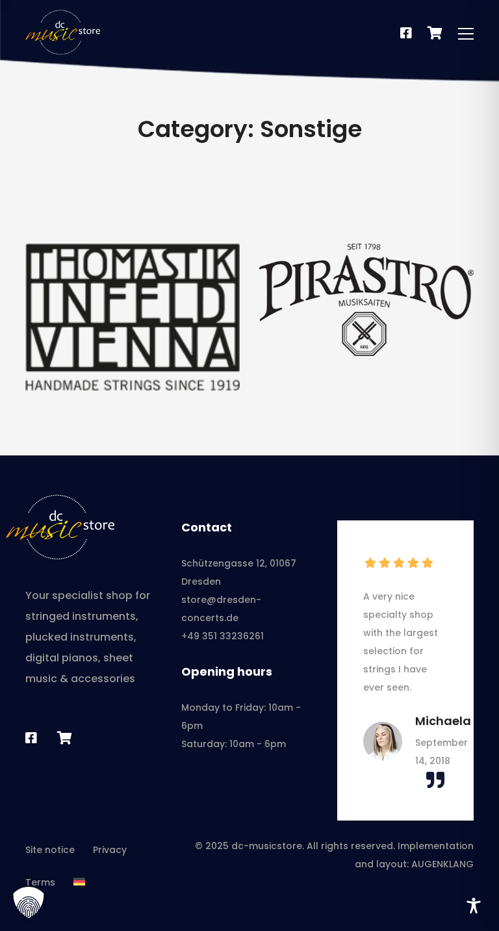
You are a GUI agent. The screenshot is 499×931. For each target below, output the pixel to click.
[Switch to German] (79, 882)
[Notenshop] (435, 33)
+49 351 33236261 (222, 636)
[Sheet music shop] (65, 738)
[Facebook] (406, 33)
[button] (28, 902)
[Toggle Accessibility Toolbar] (473, 905)
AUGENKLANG (442, 864)
